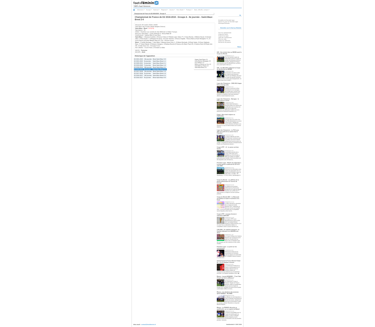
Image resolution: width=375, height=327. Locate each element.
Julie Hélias (156, 42)
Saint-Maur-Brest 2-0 (200, 67)
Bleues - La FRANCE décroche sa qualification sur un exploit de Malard (228, 308)
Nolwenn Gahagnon (157, 44)
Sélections (140, 10)
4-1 (165, 67)
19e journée (148, 59)
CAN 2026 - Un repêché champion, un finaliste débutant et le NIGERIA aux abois (228, 231)
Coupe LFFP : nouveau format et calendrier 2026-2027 (226, 214)
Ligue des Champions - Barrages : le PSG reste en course (228, 99)
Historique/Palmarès (224, 23)
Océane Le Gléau (160, 47)
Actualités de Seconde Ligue (226, 20)
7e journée (147, 65)
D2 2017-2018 (138, 71)
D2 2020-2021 (138, 63)
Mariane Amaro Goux (168, 42)
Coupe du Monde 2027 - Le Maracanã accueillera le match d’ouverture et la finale (228, 198)
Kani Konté (144, 38)
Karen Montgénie (201, 38)
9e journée (147, 61)
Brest (145, 28)
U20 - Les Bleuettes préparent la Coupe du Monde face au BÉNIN (228, 68)
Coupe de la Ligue (223, 36)
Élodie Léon (209, 44)
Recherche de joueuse (224, 42)
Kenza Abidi (165, 33)
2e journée (147, 63)
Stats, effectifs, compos (201, 10)
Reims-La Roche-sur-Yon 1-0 (203, 64)
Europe (148, 10)
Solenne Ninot (149, 35)
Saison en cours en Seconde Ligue (228, 21)
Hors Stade (179, 10)
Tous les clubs (222, 39)
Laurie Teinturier (155, 33)
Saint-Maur (138, 28)
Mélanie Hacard (199, 37)
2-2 (165, 75)
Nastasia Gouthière (150, 37)
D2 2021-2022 (138, 59)
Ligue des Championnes (225, 37)
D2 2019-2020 (138, 65)
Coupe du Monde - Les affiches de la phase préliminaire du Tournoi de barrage (228, 181)
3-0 (165, 59)
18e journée (148, 67)
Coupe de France (223, 34)
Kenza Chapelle (180, 38)
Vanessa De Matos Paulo (184, 44)
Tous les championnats (224, 32)
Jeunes (171, 10)
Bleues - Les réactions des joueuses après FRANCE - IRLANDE (228, 292)
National (155, 10)
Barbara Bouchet (170, 44)
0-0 (165, 77)
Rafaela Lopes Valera (175, 37)
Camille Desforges (146, 42)
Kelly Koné (143, 46)
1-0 (165, 65)
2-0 (165, 69)
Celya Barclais (189, 37)
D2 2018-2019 (138, 67)
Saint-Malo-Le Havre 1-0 (201, 66)
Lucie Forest (148, 47)
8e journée (147, 69)
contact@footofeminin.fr (148, 324)
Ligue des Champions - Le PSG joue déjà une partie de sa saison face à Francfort (228, 131)
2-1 (165, 63)
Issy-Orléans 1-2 (199, 62)
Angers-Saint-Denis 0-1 (201, 59)
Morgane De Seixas (156, 38)
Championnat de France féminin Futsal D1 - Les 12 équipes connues (228, 261)
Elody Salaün (193, 42)
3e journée (147, 73)
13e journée (148, 71)
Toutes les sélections (224, 40)
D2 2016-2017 (138, 75)
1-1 (165, 61)
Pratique (188, 10)
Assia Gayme (139, 40)
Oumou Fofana (162, 37)
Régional (164, 10)
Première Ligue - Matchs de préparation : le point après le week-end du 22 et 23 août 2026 (229, 164)
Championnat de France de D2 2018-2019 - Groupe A (150, 13)
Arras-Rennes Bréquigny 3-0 (203, 61)
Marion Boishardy (182, 42)
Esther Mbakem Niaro (152, 40)
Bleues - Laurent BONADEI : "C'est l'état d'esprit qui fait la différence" (229, 277)
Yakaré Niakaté (145, 44)
